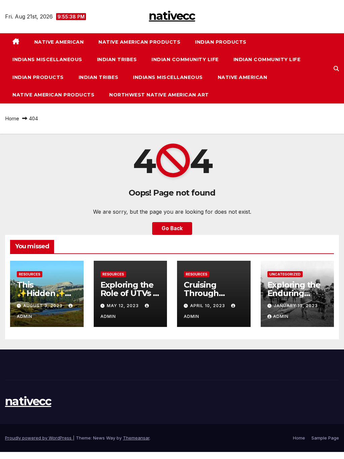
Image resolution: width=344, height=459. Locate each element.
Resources (29, 274)
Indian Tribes (117, 59)
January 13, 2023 (296, 305)
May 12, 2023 (123, 305)
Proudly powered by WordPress (39, 438)
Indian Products (221, 42)
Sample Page (325, 438)
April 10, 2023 (208, 305)
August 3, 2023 (43, 305)
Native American (59, 42)
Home (12, 118)
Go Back (172, 228)
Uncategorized (285, 274)
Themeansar (136, 438)
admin (281, 316)
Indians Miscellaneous (47, 59)
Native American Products (139, 42)
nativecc (172, 16)
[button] (336, 68)
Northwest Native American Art (159, 95)
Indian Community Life (185, 59)
